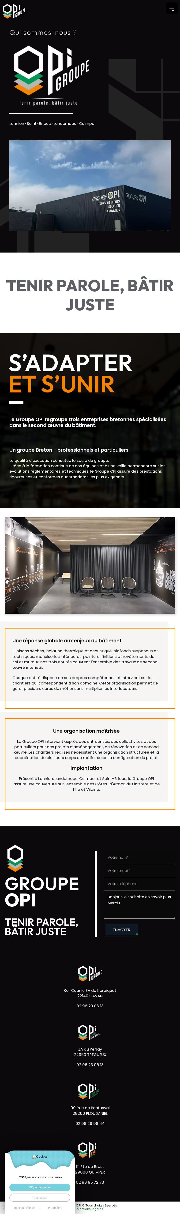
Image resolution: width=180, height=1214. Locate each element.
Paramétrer (55, 1207)
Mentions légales (90, 1209)
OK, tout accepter (40, 1187)
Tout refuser (39, 1197)
